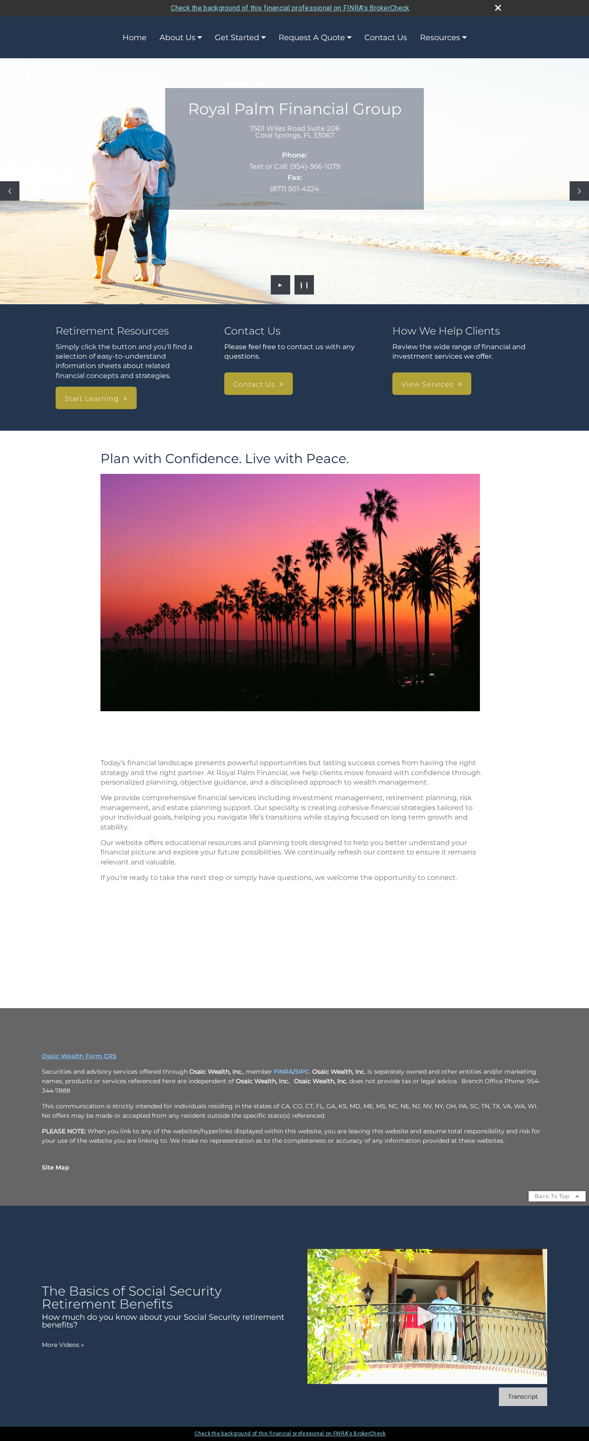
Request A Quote (312, 37)
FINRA (283, 1071)
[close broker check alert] (498, 7)
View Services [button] (427, 384)
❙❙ (304, 285)
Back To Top (553, 1196)
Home (134, 37)
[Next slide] (579, 191)
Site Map (55, 1167)
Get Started (237, 37)
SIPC (302, 1071)
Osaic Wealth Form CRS (79, 1056)
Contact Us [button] (254, 384)
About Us (177, 37)
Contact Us (385, 37)
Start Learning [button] (92, 398)
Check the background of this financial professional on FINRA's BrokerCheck (290, 8)
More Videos (63, 1345)
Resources (440, 37)
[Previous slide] (9, 191)
